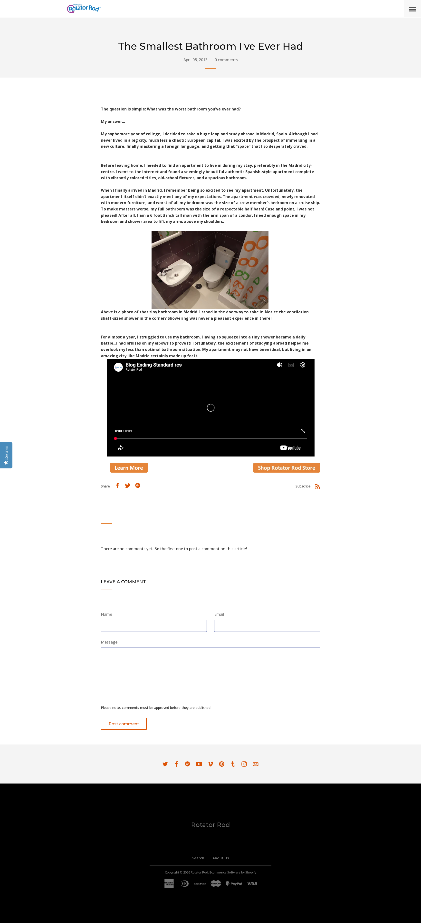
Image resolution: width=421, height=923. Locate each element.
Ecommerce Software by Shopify (233, 872)
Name (106, 614)
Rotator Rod (210, 825)
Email (219, 614)
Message (109, 642)
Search (198, 857)
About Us (220, 857)
